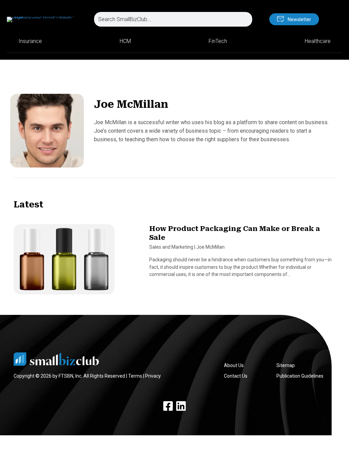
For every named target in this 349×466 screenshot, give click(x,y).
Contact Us (235, 376)
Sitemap (285, 365)
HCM (125, 41)
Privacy (153, 376)
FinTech (218, 41)
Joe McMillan (210, 247)
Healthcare (318, 41)
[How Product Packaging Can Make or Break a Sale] (64, 262)
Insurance (30, 41)
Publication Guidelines (299, 376)
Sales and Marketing (171, 247)
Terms (135, 376)
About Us (234, 365)
